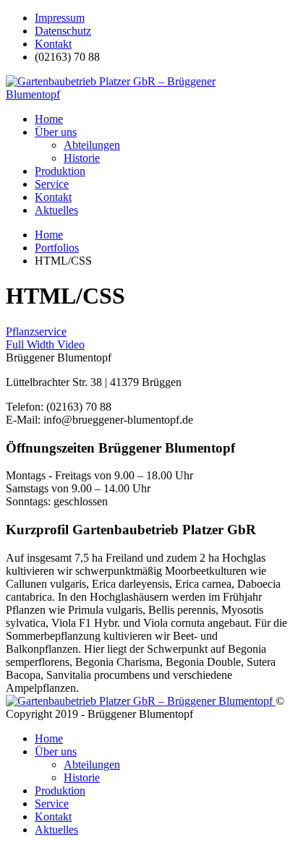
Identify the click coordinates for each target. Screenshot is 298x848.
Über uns (56, 132)
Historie (82, 158)
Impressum (60, 18)
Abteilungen (92, 145)
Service (52, 184)
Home (49, 119)
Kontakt (53, 44)
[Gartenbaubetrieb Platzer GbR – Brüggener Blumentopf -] (114, 94)
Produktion (60, 171)
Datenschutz (63, 31)
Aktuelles (56, 210)
